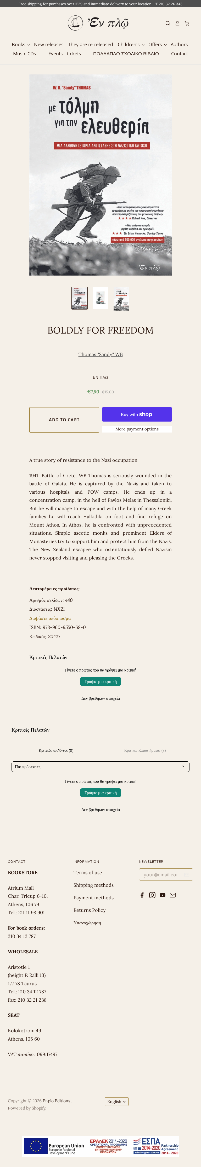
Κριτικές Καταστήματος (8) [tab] (145, 750)
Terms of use (88, 873)
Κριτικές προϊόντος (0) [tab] (56, 750)
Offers (155, 44)
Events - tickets (64, 53)
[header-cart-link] (184, 23)
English (114, 1101)
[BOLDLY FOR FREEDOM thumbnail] (79, 298)
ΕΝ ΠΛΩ (100, 377)
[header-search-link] (165, 23)
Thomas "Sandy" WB (101, 354)
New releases (49, 44)
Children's (129, 44)
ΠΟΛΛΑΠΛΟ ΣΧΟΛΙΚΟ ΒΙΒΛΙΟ (126, 53)
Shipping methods (94, 885)
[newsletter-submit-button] (187, 876)
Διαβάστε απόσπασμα (50, 618)
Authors (179, 44)
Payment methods (94, 898)
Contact (179, 53)
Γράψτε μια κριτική (101, 681)
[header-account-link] (175, 23)
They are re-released (90, 44)
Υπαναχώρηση (87, 923)
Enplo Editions (57, 1100)
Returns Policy (90, 910)
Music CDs (24, 53)
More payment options (137, 428)
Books (19, 44)
